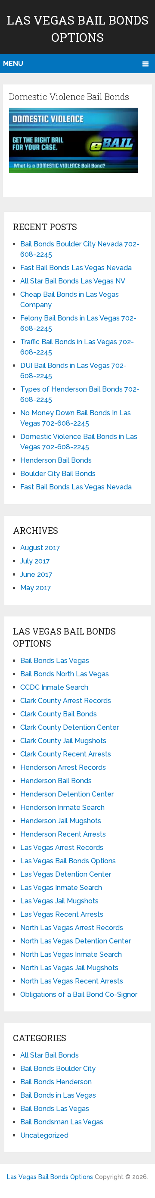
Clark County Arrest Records (65, 701)
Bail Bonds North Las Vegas (64, 674)
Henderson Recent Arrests (63, 834)
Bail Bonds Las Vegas (54, 661)
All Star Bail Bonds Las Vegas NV (72, 281)
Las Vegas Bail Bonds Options (68, 861)
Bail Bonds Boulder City (58, 1068)
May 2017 (35, 588)
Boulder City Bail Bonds (58, 474)
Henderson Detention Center (67, 794)
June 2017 (36, 574)
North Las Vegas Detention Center (75, 941)
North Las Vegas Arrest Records (71, 928)
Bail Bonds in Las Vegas (58, 1095)
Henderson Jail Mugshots (60, 821)
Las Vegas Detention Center (65, 874)
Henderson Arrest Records (63, 767)
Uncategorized (44, 1135)
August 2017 (40, 548)
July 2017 (35, 561)
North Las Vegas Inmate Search (71, 954)
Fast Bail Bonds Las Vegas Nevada (76, 268)
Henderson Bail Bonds (56, 460)
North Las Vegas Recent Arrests (71, 981)
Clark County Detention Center (69, 727)
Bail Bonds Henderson (56, 1082)
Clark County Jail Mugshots (63, 741)
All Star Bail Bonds (49, 1055)
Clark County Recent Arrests (65, 754)
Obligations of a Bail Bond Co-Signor (78, 994)
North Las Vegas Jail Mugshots (69, 968)
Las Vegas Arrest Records (61, 847)
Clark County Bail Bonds (58, 714)
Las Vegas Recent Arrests (61, 914)
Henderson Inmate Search (62, 807)
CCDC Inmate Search (54, 687)
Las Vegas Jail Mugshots (59, 901)
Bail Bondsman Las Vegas (61, 1122)
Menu (13, 63)
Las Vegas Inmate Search (61, 888)
